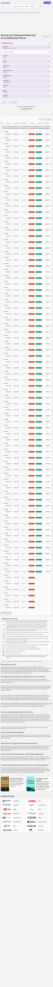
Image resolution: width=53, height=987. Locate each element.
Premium (27, 6)
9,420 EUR (39, 284)
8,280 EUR (31, 266)
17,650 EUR (39, 415)
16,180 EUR (31, 391)
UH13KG (6, 293)
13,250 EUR (31, 343)
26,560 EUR (38, 559)
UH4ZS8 (6, 581)
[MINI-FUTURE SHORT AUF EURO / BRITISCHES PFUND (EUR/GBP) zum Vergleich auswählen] (3, 137)
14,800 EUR (38, 367)
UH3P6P (6, 305)
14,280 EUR (38, 361)
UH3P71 (6, 377)
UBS (4, 102)
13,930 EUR (38, 355)
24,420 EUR (38, 529)
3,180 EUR (39, 140)
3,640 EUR (39, 146)
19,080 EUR (38, 439)
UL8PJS (6, 173)
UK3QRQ (6, 413)
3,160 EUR (31, 134)
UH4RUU (6, 395)
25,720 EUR (39, 547)
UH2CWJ (6, 251)
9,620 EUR (39, 290)
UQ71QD (6, 137)
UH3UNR (6, 341)
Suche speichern (13, 102)
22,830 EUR (31, 505)
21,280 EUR (38, 475)
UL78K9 (6, 425)
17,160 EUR (39, 403)
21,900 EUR (38, 487)
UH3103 (6, 131)
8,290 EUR (39, 266)
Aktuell (15, 6)
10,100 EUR (31, 296)
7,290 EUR (32, 236)
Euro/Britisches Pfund (27, 108)
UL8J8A (6, 281)
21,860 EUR (38, 481)
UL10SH (6, 239)
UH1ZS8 (6, 143)
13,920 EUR (31, 355)
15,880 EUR (38, 385)
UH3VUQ (6, 275)
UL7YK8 (6, 407)
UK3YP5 (6, 587)
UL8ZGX (6, 509)
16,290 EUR (38, 397)
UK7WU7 (6, 467)
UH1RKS (6, 575)
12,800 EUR (31, 337)
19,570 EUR (39, 445)
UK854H (6, 431)
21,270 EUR (31, 475)
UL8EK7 (6, 389)
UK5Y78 (6, 161)
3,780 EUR (39, 152)
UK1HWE (6, 401)
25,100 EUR (38, 541)
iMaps (39, 809)
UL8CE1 (6, 443)
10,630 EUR (38, 308)
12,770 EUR (39, 331)
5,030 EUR (39, 182)
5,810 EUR (39, 194)
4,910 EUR (39, 176)
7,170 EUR (39, 230)
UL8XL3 (6, 485)
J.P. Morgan (41, 813)
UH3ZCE (6, 287)
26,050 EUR (38, 553)
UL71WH (6, 335)
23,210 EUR (31, 511)
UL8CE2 (6, 197)
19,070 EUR (31, 439)
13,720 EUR (39, 349)
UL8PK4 (6, 227)
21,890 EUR (31, 487)
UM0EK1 (6, 497)
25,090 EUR (31, 541)
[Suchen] (40, 6)
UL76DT (6, 299)
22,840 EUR (38, 505)
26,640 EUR (31, 565)
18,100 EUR (38, 421)
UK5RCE (6, 449)
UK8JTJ (6, 215)
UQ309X (6, 557)
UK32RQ (6, 419)
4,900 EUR (31, 176)
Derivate (8, 12)
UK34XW (6, 437)
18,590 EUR (38, 433)
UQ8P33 (6, 545)
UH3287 (6, 233)
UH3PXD (6, 269)
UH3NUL (6, 311)
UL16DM (6, 257)
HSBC (15, 809)
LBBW (39, 817)
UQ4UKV (6, 527)
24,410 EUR (31, 529)
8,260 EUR (39, 260)
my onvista (21, 6)
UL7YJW (6, 353)
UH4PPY (6, 365)
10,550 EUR (38, 302)
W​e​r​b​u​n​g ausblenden (30, 22)
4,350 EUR (31, 164)
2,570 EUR (31, 607)
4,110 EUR (39, 158)
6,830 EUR (39, 224)
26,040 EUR (31, 553)
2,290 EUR (31, 589)
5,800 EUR (31, 194)
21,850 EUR (31, 481)
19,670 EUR (31, 451)
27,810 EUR (31, 571)
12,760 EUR (31, 331)
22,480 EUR (38, 499)
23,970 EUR (38, 523)
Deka (39, 801)
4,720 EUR (39, 170)
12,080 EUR (31, 326)
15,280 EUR (31, 379)
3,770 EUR (32, 152)
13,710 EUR (31, 349)
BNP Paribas (16, 801)
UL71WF (6, 371)
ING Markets (16, 813)
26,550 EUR (31, 559)
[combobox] (26, 51)
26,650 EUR (38, 565)
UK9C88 (6, 203)
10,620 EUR (31, 308)
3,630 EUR (31, 146)
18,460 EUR (38, 427)
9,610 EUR (31, 290)
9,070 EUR (39, 278)
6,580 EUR (39, 218)
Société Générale (42, 821)
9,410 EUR (31, 284)
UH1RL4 (6, 191)
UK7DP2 (6, 479)
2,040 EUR (31, 583)
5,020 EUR (31, 182)
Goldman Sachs (42, 805)
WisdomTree (41, 830)
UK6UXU (6, 455)
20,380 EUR (31, 457)
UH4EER (6, 329)
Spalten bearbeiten (43, 119)
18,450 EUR (31, 427)
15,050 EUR (31, 373)
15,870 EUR (31, 385)
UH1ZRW (6, 167)
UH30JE (6, 209)
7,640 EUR (39, 242)
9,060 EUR (31, 278)
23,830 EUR (38, 517)
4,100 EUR (31, 158)
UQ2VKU (6, 563)
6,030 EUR (31, 200)
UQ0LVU (6, 539)
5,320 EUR (31, 188)
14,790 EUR (31, 367)
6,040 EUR (39, 200)
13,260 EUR (38, 343)
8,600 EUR (31, 272)
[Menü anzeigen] (12, 6)
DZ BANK (16, 805)
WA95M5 (6, 605)
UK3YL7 (6, 593)
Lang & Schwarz (17, 817)
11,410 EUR (31, 314)
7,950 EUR (39, 248)
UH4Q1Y (6, 323)
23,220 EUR (38, 511)
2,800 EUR (31, 595)
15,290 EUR (38, 379)
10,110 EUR (39, 296)
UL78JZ (6, 317)
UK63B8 (6, 515)
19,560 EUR (31, 445)
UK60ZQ (6, 503)
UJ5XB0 (6, 533)
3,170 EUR (39, 134)
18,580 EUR (31, 433)
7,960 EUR (32, 254)
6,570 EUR (31, 218)
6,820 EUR (31, 224)
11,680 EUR (39, 320)
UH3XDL (6, 221)
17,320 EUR (31, 409)
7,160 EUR (32, 230)
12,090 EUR (38, 326)
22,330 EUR (38, 493)
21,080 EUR (31, 469)
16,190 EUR (39, 391)
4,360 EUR (39, 164)
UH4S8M (6, 185)
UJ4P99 (6, 521)
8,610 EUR (39, 272)
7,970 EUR (39, 254)
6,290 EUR (31, 212)
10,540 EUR (31, 302)
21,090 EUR (38, 469)
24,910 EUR (38, 535)
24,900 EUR (31, 535)
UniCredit (40, 826)
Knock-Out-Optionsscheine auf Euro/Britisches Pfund (30, 12)
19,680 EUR (38, 451)
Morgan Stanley (17, 821)
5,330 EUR (39, 188)
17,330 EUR (39, 409)
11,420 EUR (38, 314)
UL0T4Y (6, 491)
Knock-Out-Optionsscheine (15, 12)
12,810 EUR (39, 337)
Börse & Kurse (3, 12)
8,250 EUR (31, 260)
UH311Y (6, 359)
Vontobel (16, 830)
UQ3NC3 (6, 569)
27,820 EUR (39, 571)
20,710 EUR (39, 463)
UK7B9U (6, 179)
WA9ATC (6, 599)
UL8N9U (6, 149)
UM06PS (6, 473)
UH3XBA (6, 155)
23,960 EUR (31, 523)
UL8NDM (6, 263)
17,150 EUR (31, 403)
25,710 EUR (31, 547)
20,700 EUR (31, 463)
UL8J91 (6, 461)
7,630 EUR (32, 242)
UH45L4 (6, 383)
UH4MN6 (6, 347)
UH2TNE (6, 245)
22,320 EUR (31, 493)
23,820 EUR (31, 517)
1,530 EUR (31, 601)
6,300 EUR (39, 212)
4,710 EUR (32, 170)
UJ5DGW (6, 551)
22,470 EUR (31, 499)
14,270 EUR (31, 361)
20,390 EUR (38, 457)
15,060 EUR (38, 373)
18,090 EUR (31, 421)
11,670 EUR (31, 320)
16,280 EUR (31, 397)
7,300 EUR (39, 236)
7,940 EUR (31, 248)
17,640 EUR (31, 415)
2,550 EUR (31, 577)
